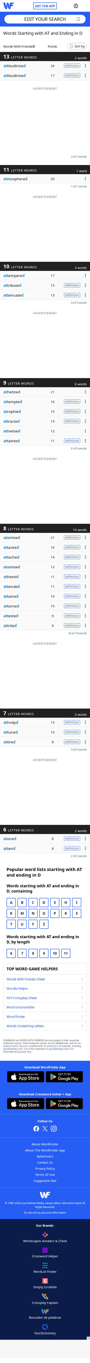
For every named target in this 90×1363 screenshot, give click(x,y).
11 (66, 953)
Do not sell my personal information (45, 1213)
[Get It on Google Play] (64, 1077)
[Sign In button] (76, 6)
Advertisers (45, 1156)
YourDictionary (45, 1333)
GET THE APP (45, 6)
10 (55, 953)
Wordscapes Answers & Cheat (45, 1241)
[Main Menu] (85, 6)
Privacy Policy (45, 1168)
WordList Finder (45, 1272)
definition (72, 65)
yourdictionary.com (12, 1049)
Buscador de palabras (45, 1317)
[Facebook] (36, 1129)
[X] (45, 1129)
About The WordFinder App (45, 1150)
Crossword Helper (45, 1256)
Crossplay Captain (45, 1303)
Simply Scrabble (45, 1287)
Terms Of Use (45, 1175)
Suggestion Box (45, 1181)
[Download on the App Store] (25, 1077)
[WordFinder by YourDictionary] (8, 6)
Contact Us (45, 1162)
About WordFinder (45, 1144)
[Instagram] (53, 1129)
